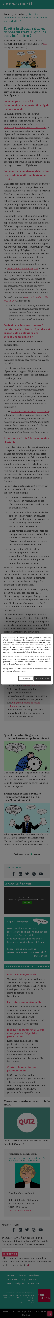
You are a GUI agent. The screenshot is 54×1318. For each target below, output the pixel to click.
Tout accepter (43, 678)
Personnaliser (25, 678)
